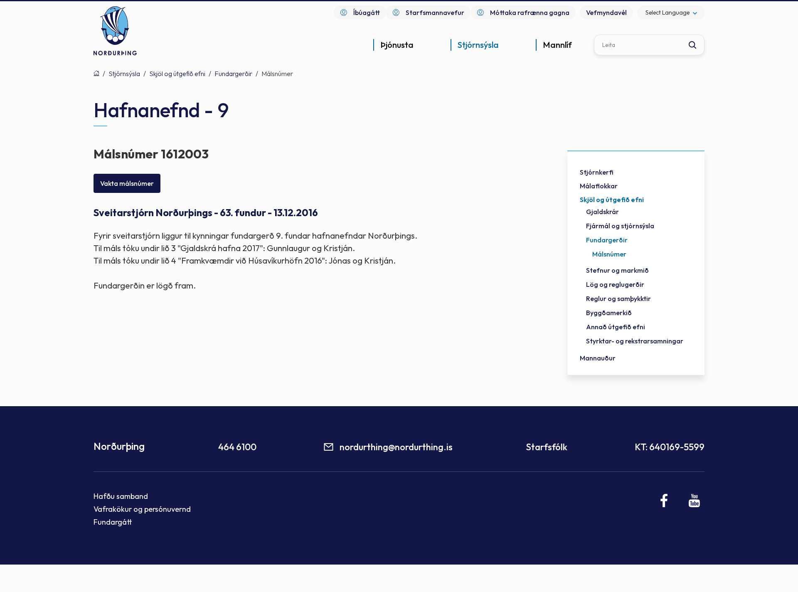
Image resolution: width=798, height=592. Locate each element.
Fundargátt (113, 522)
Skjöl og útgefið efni (177, 73)
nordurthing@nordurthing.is (396, 447)
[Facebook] (664, 501)
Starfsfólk (546, 447)
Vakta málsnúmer (127, 183)
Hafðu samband (121, 496)
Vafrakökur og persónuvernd (142, 509)
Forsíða (96, 73)
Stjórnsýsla (124, 73)
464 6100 (237, 447)
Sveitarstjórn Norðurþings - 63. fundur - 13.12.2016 (206, 213)
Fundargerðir (233, 73)
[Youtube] (694, 501)
